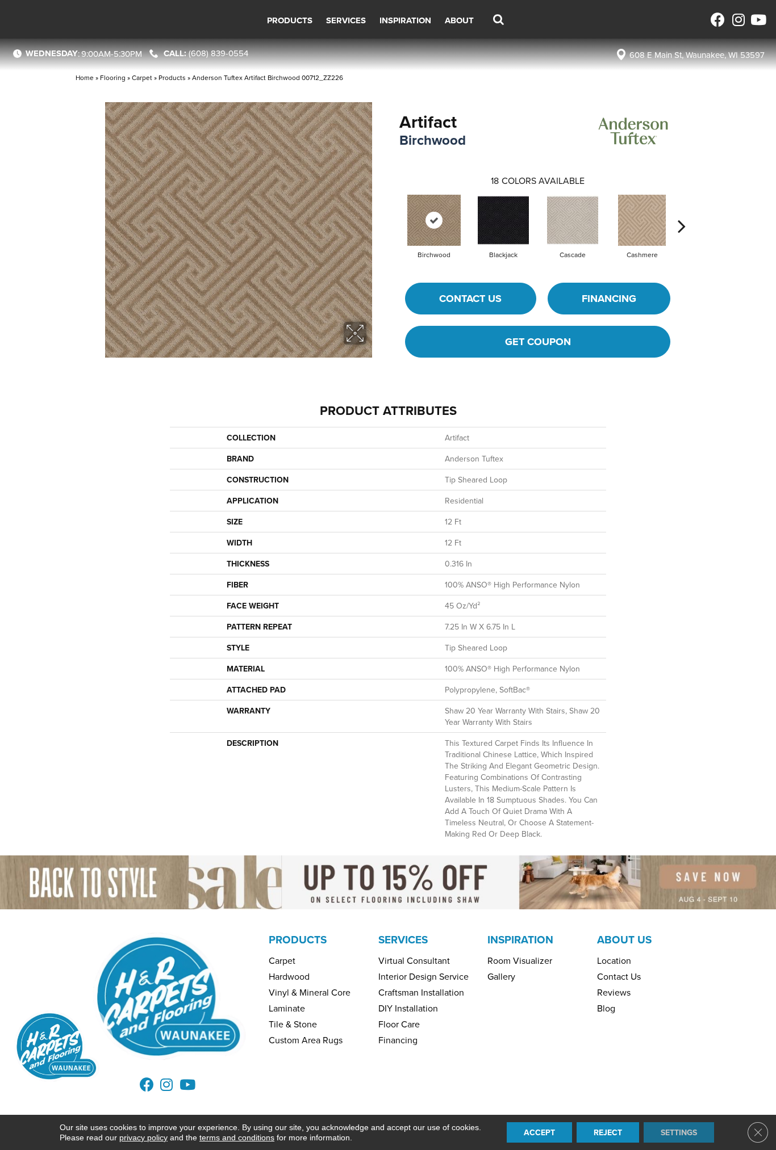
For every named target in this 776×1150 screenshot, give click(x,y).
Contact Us (470, 298)
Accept (539, 1132)
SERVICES (403, 939)
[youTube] (757, 19)
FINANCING (609, 298)
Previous (393, 209)
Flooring (113, 77)
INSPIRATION (520, 939)
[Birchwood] (434, 220)
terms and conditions (236, 1137)
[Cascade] (572, 220)
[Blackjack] (503, 220)
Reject (608, 1132)
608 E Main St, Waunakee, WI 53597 (697, 55)
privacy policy (143, 1137)
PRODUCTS (298, 939)
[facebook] (718, 19)
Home (85, 77)
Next (681, 209)
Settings (679, 1132)
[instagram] (738, 19)
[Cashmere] (642, 220)
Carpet (142, 77)
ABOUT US (624, 939)
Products (172, 77)
